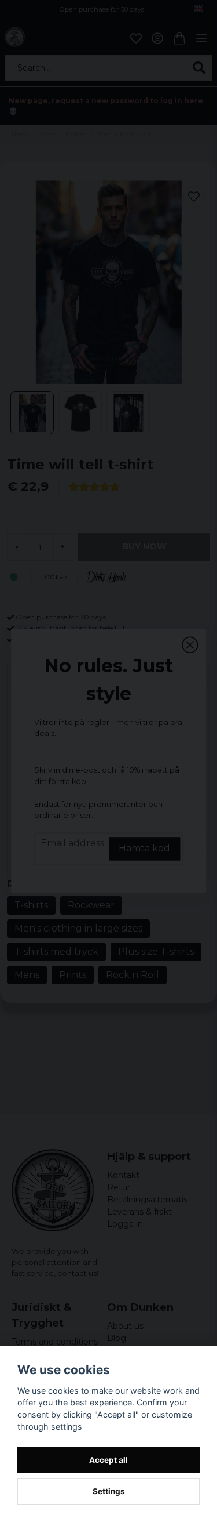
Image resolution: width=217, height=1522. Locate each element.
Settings (109, 1491)
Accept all (108, 1460)
